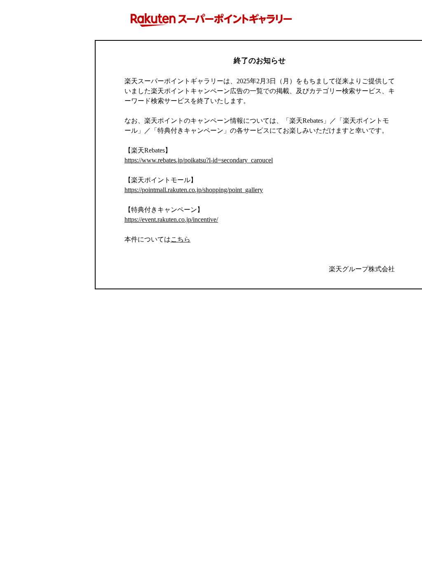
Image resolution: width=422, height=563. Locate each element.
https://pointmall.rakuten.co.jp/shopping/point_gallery (193, 189)
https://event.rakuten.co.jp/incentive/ (171, 219)
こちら (180, 239)
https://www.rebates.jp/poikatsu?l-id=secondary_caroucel (198, 160)
